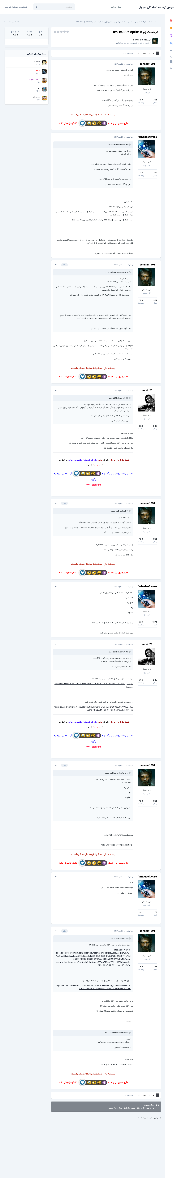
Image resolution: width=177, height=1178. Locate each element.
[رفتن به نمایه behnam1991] (155, 41)
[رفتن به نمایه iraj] (44, 89)
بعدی (144, 53)
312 (141, 172)
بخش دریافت (116, 7)
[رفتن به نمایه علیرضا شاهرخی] (44, 80)
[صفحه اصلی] (171, 20)
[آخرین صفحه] (139, 53)
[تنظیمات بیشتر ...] (56, 64)
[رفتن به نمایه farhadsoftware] (146, 149)
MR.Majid (37, 97)
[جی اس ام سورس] (171, 28)
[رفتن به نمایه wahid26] (146, 403)
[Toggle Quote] (129, 144)
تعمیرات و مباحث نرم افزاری (126, 43)
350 (141, 426)
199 (141, 100)
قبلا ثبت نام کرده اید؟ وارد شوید (15, 7)
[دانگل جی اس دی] (171, 36)
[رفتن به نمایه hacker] (44, 62)
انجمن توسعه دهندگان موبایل (156, 7)
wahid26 (147, 390)
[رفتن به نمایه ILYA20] (44, 71)
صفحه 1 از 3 (128, 53)
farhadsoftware (147, 136)
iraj (39, 88)
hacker (37, 61)
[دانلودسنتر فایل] (171, 43)
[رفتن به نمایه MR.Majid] (44, 98)
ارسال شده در (123, 64)
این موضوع (47, 7)
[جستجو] (36, 6)
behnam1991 (139, 40)
